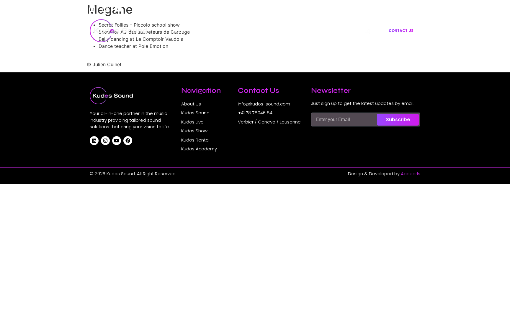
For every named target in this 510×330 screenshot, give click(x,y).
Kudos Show (256, 31)
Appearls (410, 173)
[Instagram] (105, 9)
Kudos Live (221, 31)
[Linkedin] (92, 9)
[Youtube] (118, 9)
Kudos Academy (336, 31)
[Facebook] (127, 140)
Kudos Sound (186, 31)
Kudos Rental (293, 31)
